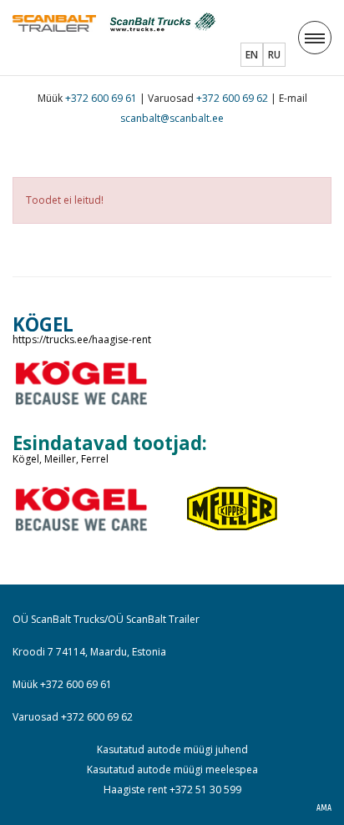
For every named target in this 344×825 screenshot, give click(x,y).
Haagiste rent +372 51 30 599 (172, 789)
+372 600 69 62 (232, 98)
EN (251, 55)
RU (274, 55)
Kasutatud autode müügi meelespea (172, 769)
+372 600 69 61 (101, 98)
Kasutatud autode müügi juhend (172, 749)
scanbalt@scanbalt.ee (172, 118)
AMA (323, 808)
